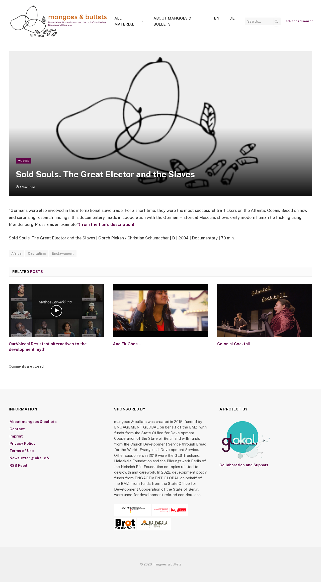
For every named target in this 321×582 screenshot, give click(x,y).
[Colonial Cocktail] (264, 310)
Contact (17, 429)
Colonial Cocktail (233, 344)
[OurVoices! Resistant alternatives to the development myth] (56, 310)
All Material (124, 21)
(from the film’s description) (106, 224)
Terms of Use (22, 451)
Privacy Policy (22, 443)
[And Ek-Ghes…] (160, 310)
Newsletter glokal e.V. (30, 458)
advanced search (299, 21)
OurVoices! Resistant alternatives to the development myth (48, 347)
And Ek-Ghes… (127, 344)
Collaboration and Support (243, 465)
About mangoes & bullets (172, 21)
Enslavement (63, 253)
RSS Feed (18, 465)
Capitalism (37, 253)
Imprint (16, 436)
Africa (16, 253)
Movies (23, 160)
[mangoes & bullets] (59, 21)
